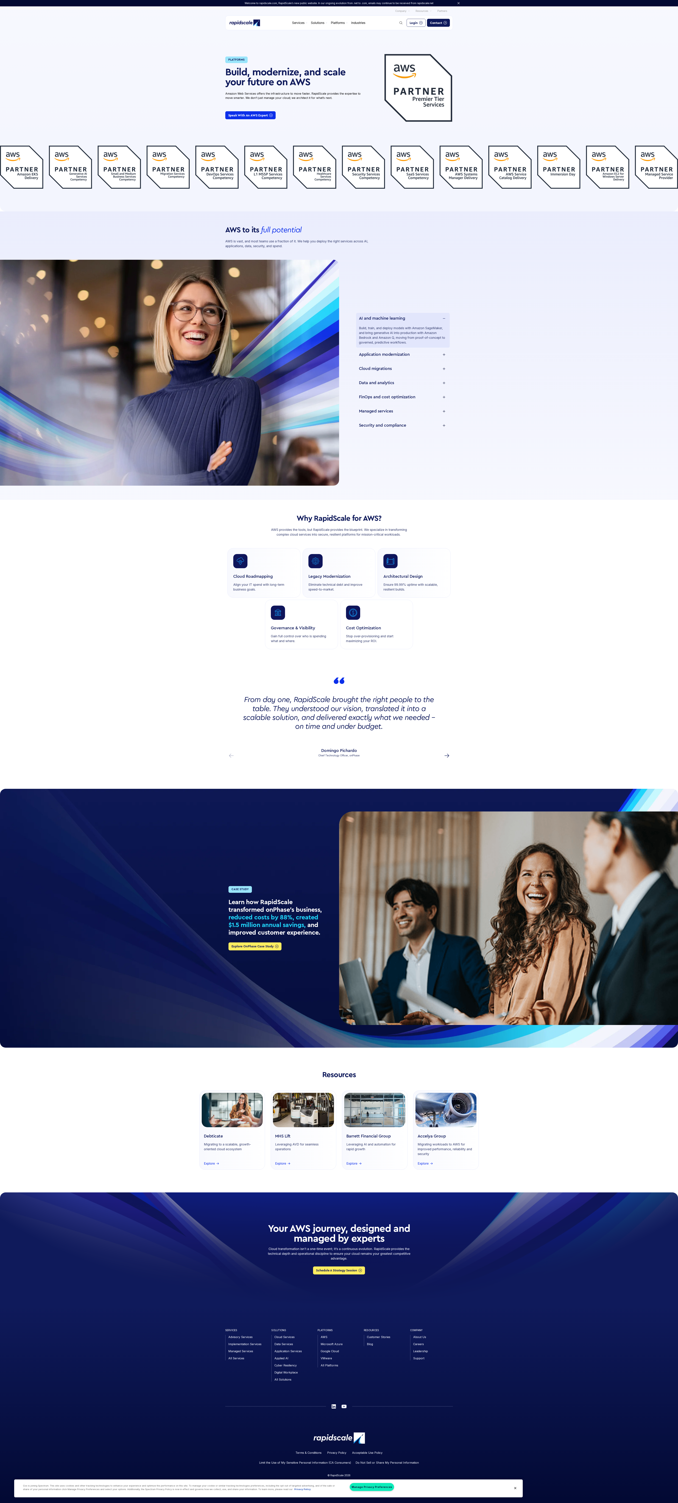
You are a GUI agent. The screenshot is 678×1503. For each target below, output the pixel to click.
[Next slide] (447, 755)
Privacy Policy (336, 1452)
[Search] (401, 23)
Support (418, 1358)
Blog (370, 1344)
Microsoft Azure (332, 1344)
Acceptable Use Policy (367, 1452)
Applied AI (281, 1358)
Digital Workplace (286, 1372)
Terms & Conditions (308, 1452)
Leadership (420, 1351)
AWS (324, 1337)
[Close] (515, 1488)
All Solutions (282, 1379)
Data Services (283, 1344)
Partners (442, 10)
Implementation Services (244, 1344)
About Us (419, 1337)
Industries (358, 23)
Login (414, 22)
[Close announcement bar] (458, 3)
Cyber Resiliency (285, 1365)
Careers (418, 1344)
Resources (422, 10)
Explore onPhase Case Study (252, 946)
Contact (436, 22)
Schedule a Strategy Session (336, 1270)
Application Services (288, 1351)
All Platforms (329, 1365)
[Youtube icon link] (344, 1406)
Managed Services (240, 1351)
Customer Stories (378, 1337)
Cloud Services (284, 1337)
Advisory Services (240, 1337)
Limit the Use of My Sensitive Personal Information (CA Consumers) (305, 1462)
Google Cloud (330, 1351)
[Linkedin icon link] (334, 1406)
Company (400, 10)
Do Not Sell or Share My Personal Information (387, 1462)
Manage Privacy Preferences (372, 1486)
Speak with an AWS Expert (248, 115)
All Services (236, 1358)
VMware (326, 1358)
